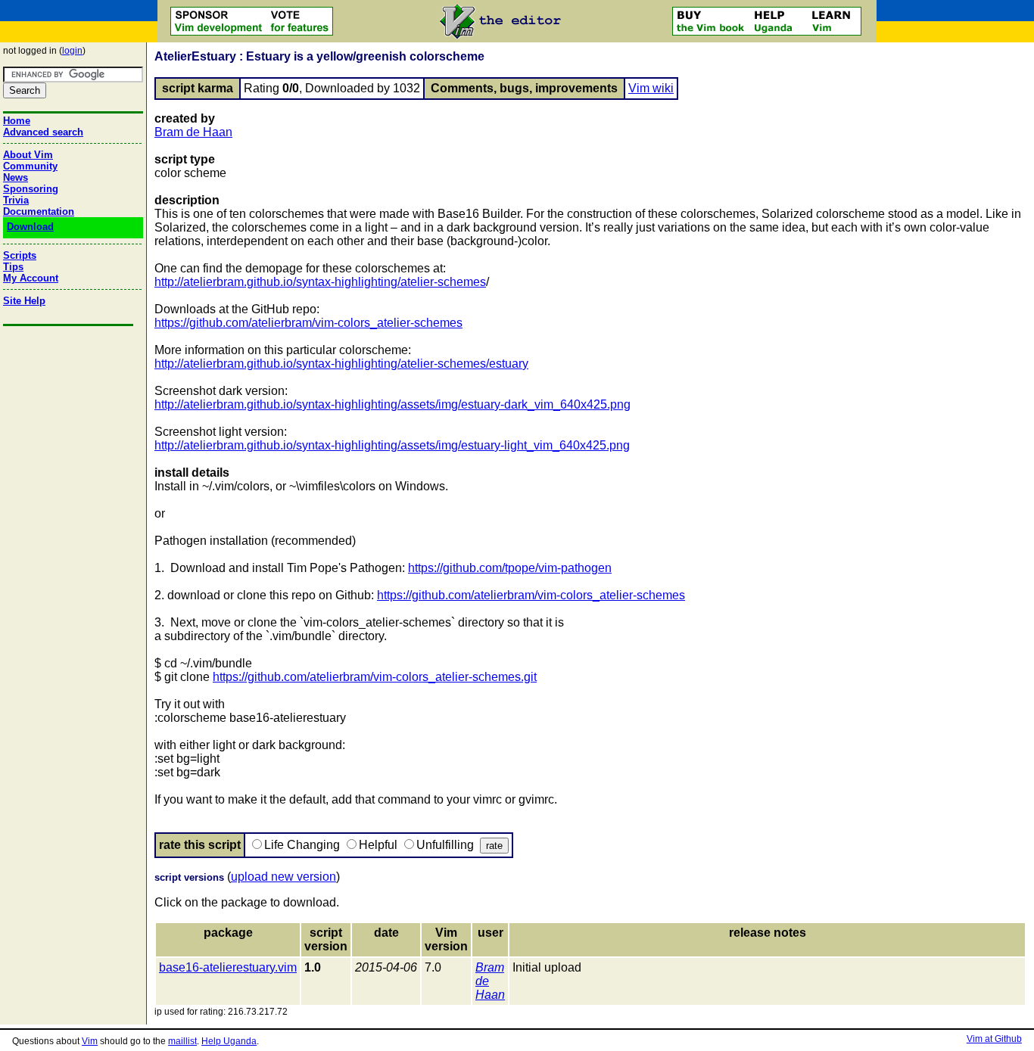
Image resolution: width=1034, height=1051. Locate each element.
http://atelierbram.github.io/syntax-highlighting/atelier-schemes (320, 281)
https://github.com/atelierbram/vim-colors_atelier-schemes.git (375, 676)
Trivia (16, 200)
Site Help (24, 300)
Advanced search (43, 132)
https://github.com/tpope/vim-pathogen (510, 567)
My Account (30, 278)
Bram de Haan (193, 132)
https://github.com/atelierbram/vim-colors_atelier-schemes (308, 322)
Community (30, 166)
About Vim (28, 154)
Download (30, 226)
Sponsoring (30, 188)
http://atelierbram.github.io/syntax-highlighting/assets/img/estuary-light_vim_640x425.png (392, 445)
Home (16, 120)
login (72, 50)
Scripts (19, 255)
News (15, 177)
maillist (182, 1041)
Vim (90, 1041)
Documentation (38, 211)
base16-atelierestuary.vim (228, 967)
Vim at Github (994, 1039)
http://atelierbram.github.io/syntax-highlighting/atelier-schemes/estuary (341, 363)
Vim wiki (651, 88)
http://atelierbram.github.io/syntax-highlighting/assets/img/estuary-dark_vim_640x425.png (392, 404)
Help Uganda (229, 1041)
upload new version (283, 876)
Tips (13, 266)
